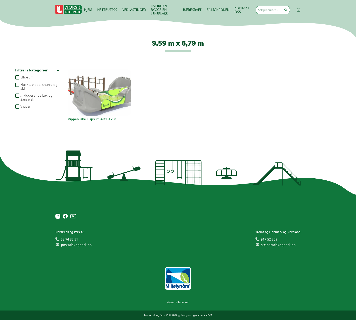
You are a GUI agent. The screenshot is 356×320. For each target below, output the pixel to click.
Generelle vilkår (178, 302)
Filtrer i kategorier (31, 70)
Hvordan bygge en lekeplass (159, 10)
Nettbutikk (107, 9)
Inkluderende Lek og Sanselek (36, 97)
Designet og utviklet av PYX (196, 315)
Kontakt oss (241, 10)
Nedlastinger (134, 9)
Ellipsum (27, 77)
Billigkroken (218, 9)
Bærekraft (192, 9)
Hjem (88, 9)
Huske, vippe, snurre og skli (38, 86)
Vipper (25, 106)
